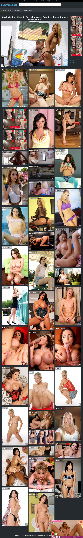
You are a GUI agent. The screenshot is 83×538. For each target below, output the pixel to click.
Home (4, 10)
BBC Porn (73, 60)
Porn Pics (72, 62)
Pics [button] (9, 10)
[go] (62, 4)
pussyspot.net (9, 4)
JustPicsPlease (35, 1)
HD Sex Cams (27, 1)
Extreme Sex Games (54, 1)
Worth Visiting (28, 10)
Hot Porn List (44, 1)
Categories (17, 10)
